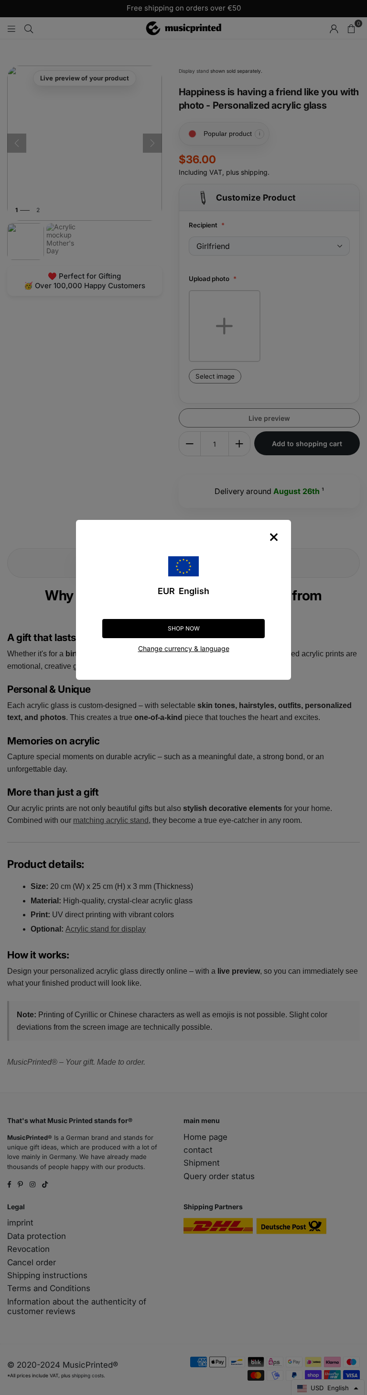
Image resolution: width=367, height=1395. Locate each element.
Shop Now (184, 628)
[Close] (273, 537)
